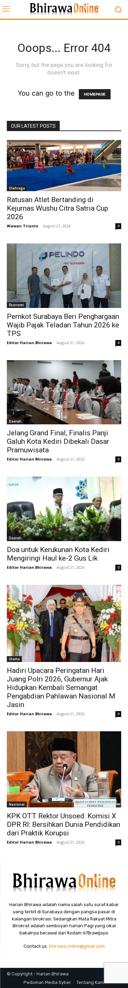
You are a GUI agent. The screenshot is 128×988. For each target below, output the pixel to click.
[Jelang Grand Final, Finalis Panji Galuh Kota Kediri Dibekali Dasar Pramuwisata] (64, 392)
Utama (14, 659)
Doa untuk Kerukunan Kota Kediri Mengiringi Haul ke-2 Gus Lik (58, 554)
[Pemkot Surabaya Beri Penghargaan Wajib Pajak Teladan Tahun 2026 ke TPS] (64, 275)
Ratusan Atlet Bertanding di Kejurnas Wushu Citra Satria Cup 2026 (57, 208)
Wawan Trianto (22, 225)
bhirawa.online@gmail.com (77, 946)
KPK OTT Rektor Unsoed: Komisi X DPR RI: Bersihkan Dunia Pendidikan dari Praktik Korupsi (63, 824)
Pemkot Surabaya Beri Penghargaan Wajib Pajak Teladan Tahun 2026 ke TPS (63, 325)
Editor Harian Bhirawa (29, 342)
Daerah (15, 421)
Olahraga (17, 188)
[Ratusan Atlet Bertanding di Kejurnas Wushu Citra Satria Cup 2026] (64, 165)
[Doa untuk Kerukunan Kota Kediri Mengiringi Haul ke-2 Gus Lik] (64, 509)
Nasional (17, 804)
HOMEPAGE (94, 94)
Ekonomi (16, 304)
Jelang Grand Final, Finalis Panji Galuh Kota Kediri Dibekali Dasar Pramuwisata (58, 441)
